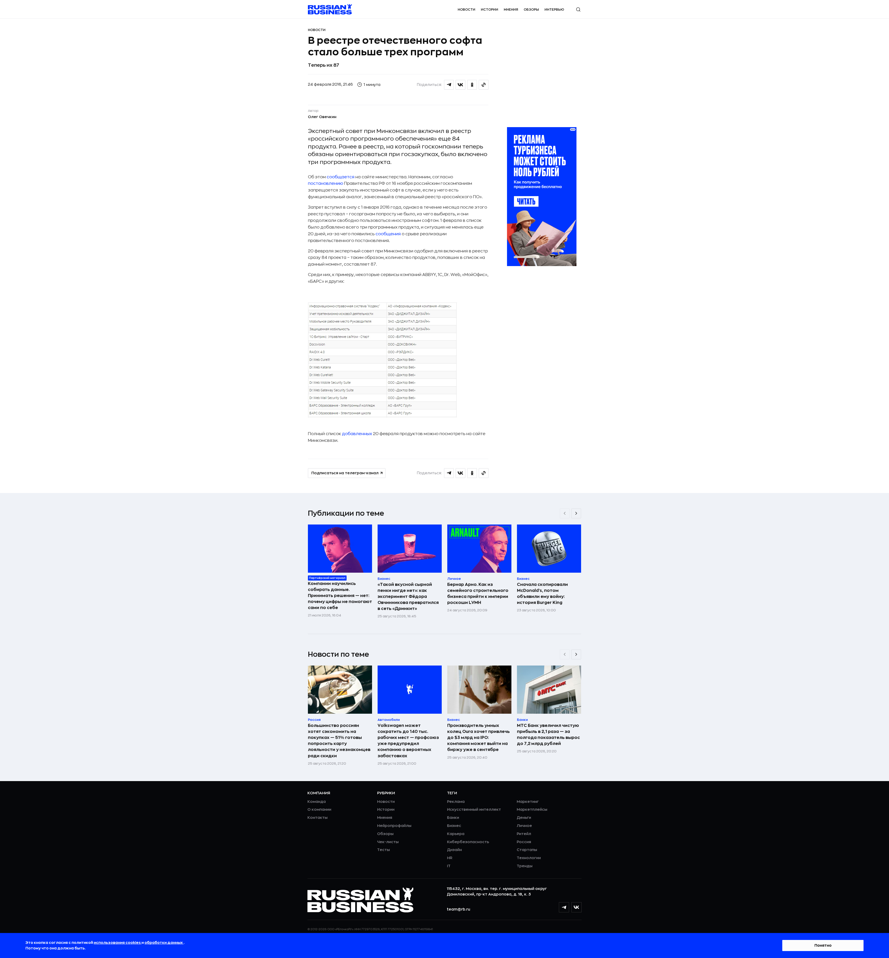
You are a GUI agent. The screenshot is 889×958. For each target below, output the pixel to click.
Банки (453, 818)
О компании (319, 809)
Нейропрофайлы (394, 826)
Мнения (511, 9)
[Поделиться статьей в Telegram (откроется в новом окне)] (449, 85)
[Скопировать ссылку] (483, 85)
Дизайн (454, 850)
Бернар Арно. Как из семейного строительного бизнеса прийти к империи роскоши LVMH (477, 593)
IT (449, 866)
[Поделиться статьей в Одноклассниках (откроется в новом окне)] (472, 85)
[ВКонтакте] (576, 907)
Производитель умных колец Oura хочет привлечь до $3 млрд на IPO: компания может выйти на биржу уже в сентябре (478, 737)
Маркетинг (528, 802)
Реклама (456, 802)
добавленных (357, 434)
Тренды (524, 866)
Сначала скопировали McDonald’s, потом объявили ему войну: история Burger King (542, 593)
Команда (316, 802)
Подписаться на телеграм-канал (345, 473)
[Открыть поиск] (578, 9)
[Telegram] (564, 907)
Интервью (554, 9)
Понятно (823, 945)
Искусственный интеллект (474, 809)
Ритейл (524, 834)
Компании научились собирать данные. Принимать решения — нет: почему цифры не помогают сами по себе (340, 595)
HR (449, 858)
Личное (524, 826)
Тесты (383, 850)
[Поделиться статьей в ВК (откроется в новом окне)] (460, 85)
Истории (489, 9)
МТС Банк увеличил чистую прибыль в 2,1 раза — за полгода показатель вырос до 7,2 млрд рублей (548, 734)
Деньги (524, 818)
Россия (524, 842)
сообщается (340, 177)
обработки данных (164, 943)
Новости (466, 9)
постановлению (325, 183)
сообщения (388, 234)
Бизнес (454, 826)
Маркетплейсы (532, 809)
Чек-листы (388, 842)
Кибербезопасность (468, 842)
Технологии (529, 858)
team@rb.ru (458, 909)
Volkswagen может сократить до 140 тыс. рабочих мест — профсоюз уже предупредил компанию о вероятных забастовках (408, 740)
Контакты (317, 818)
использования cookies (117, 943)
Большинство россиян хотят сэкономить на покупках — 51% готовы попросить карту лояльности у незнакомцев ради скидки (339, 740)
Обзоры (531, 9)
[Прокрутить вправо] (576, 513)
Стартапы (527, 850)
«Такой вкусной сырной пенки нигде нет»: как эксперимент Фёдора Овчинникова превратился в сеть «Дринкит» (408, 596)
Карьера (455, 834)
